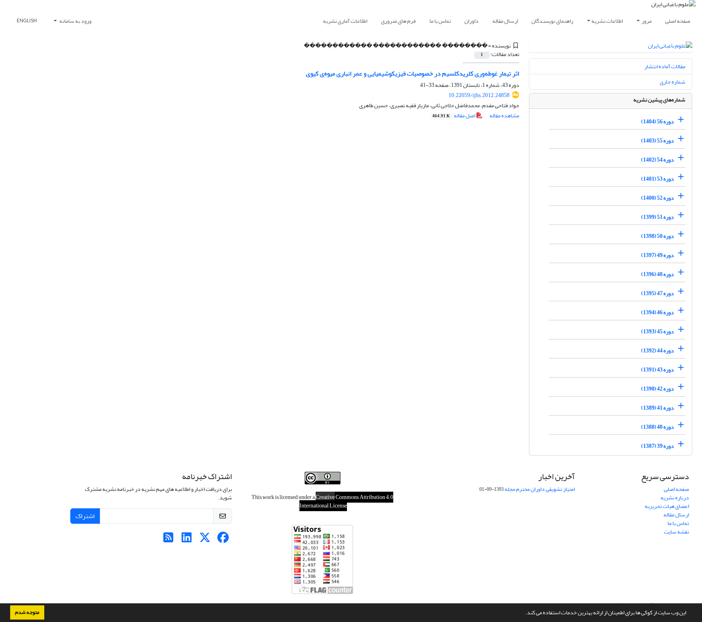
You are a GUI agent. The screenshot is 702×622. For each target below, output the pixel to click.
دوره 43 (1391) (657, 369)
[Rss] (168, 539)
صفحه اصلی (677, 20)
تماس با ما (440, 20)
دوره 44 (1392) (657, 350)
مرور (646, 20)
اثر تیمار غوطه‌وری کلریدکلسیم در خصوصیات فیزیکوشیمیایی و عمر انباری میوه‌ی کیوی (412, 73)
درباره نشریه (675, 497)
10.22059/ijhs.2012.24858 (478, 95)
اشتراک (85, 516)
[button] (523, 613)
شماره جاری (672, 81)
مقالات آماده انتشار (664, 66)
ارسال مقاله (505, 20)
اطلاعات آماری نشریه (345, 20)
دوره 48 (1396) (657, 274)
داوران (471, 20)
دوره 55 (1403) (657, 140)
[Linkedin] (186, 539)
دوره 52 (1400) (657, 197)
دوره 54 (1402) (657, 159)
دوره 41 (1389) (657, 407)
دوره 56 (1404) (657, 121)
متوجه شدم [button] (27, 612)
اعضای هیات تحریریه (667, 506)
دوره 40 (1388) (657, 426)
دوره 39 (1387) (657, 446)
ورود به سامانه (74, 20)
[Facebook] (223, 539)
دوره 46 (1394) (657, 312)
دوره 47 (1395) (657, 293)
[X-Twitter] (205, 539)
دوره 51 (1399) (657, 217)
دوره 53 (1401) (657, 178)
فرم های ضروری (398, 20)
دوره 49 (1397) (657, 255)
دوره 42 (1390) (657, 388)
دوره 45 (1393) (657, 331)
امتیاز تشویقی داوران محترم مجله (540, 489)
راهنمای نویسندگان (552, 20)
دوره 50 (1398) (657, 236)
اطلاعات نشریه (607, 20)
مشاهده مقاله (504, 115)
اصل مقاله (454, 115)
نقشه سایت (676, 531)
